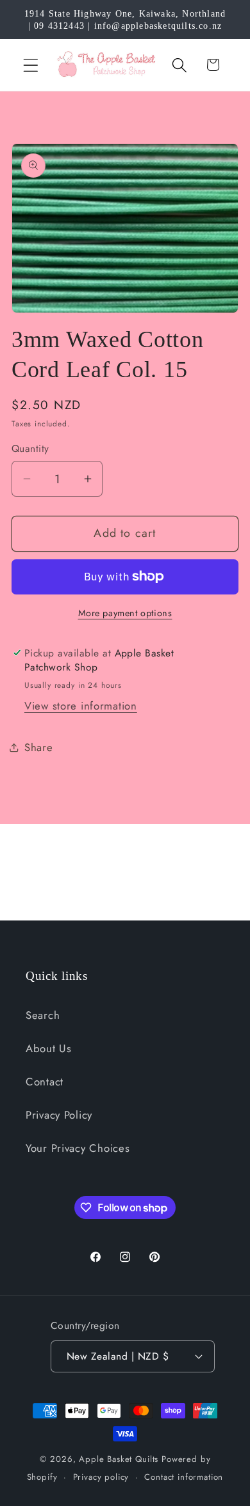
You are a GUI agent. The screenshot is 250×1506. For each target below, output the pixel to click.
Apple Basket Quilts (118, 1459)
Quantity (30, 449)
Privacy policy (101, 1477)
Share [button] (38, 747)
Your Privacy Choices (77, 1148)
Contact (44, 1081)
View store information (80, 705)
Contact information (183, 1477)
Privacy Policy (59, 1114)
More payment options (125, 613)
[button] (31, 65)
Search (43, 1015)
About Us (49, 1048)
